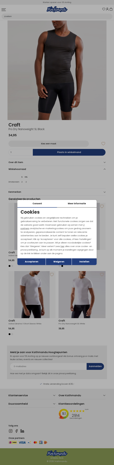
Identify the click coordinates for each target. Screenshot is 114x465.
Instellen (84, 261)
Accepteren (31, 261)
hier (62, 246)
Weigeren (58, 261)
